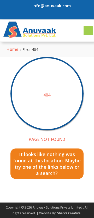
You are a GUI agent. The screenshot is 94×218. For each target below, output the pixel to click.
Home (13, 49)
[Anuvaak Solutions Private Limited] (29, 30)
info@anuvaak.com (51, 6)
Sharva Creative (68, 213)
